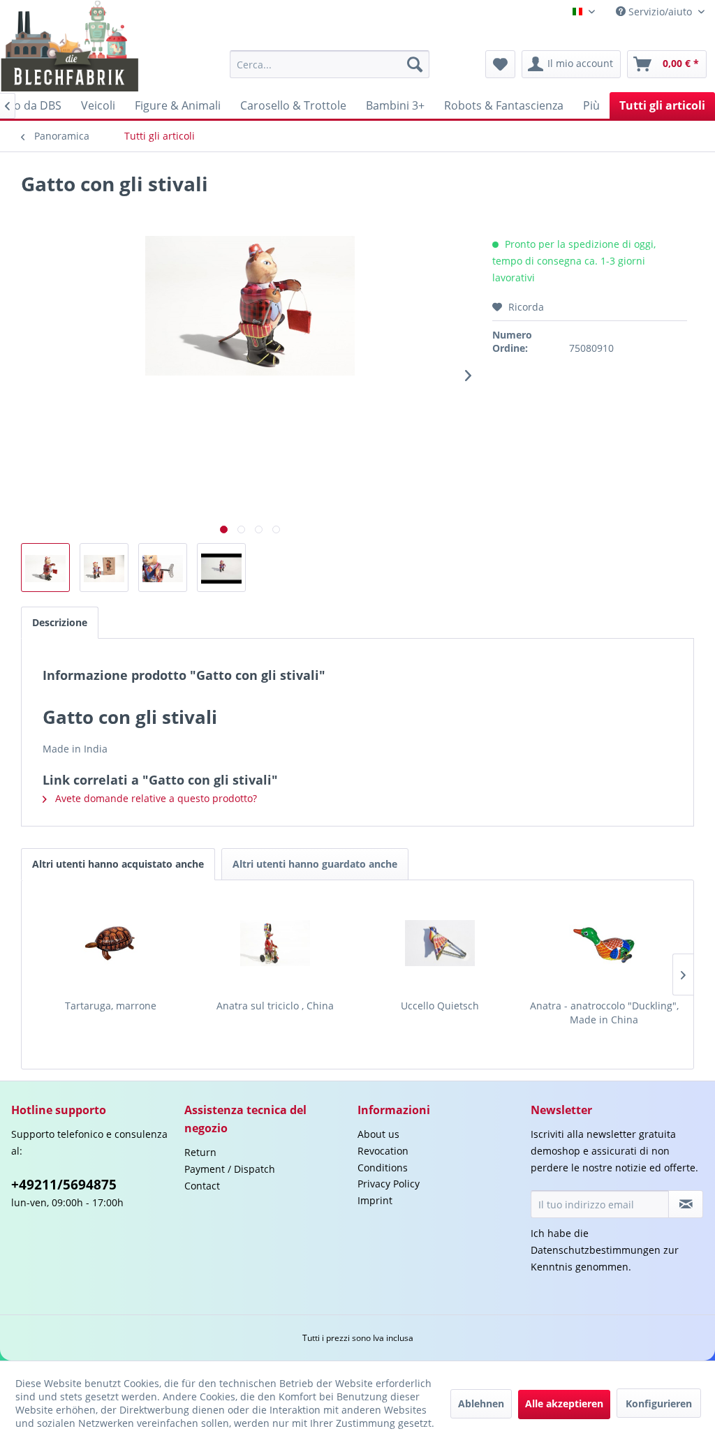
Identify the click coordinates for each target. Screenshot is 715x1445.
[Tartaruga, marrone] (111, 943)
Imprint (375, 1200)
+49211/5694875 (64, 1185)
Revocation (383, 1150)
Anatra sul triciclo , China (275, 1005)
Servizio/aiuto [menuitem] (660, 11)
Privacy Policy (389, 1183)
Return (200, 1152)
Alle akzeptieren (564, 1403)
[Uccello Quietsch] (439, 943)
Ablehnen (481, 1403)
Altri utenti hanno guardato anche (315, 863)
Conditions (383, 1167)
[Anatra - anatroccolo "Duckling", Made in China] (604, 943)
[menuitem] (330, 64)
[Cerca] (414, 64)
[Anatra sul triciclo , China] (275, 943)
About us (378, 1134)
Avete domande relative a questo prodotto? (154, 798)
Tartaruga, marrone (110, 1005)
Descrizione (59, 622)
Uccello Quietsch (440, 1005)
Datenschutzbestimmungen (596, 1250)
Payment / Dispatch (229, 1169)
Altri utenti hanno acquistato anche (118, 863)
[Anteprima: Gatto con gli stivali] (45, 567)
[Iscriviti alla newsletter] (685, 1204)
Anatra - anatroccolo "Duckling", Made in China (604, 1012)
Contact (202, 1185)
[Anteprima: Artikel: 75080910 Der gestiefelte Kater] (221, 567)
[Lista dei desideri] (500, 64)
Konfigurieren (659, 1403)
